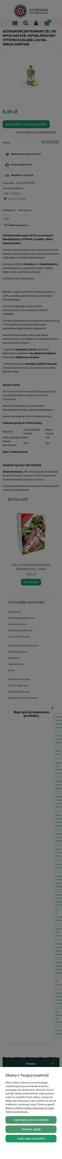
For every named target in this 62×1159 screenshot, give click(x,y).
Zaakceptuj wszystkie (31, 1138)
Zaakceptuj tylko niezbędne (31, 1119)
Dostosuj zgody (31, 1129)
